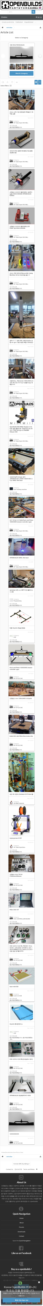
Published (19, 22)
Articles (10, 1152)
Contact (21, 1236)
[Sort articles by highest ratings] (7, 82)
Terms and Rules (29, 1169)
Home (21, 1218)
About (21, 1223)
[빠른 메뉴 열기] (40, 27)
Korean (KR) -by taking (21, 1164)
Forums (21, 1227)
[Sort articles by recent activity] (3, 82)
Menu (5, 17)
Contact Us (9, 1169)
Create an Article (8, 22)
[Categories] (36, 82)
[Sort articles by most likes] (12, 82)
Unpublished (28, 22)
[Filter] (39, 82)
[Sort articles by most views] (17, 82)
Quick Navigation (24, 1241)
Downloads (21, 1232)
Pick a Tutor (19, 1152)
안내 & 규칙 (18, 1169)
